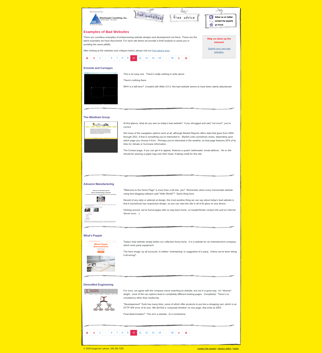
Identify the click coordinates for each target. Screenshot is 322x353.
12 (146, 58)
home (236, 348)
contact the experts (206, 348)
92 (172, 58)
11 (140, 58)
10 (133, 58)
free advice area (161, 50)
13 (153, 58)
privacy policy (224, 348)
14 (159, 58)
